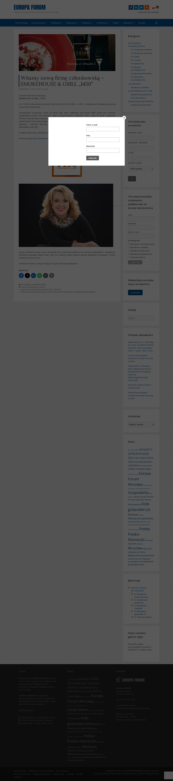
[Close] (124, 118)
